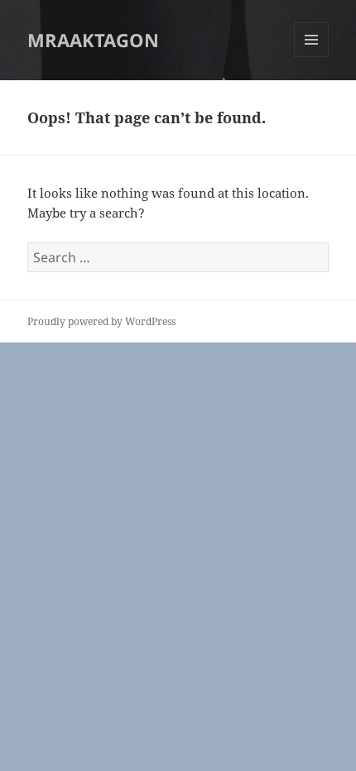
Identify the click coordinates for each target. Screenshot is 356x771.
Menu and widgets (312, 56)
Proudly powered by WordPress (101, 321)
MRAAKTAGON (93, 39)
